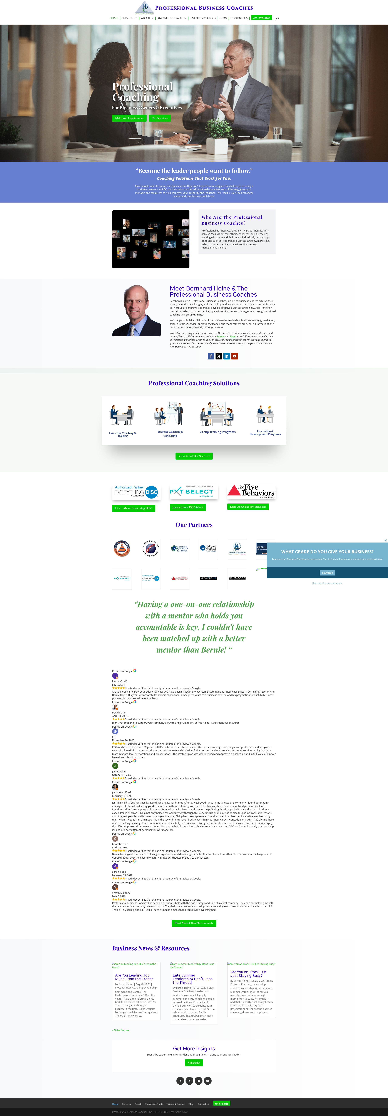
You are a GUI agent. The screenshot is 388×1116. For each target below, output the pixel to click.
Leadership (150, 987)
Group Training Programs (218, 432)
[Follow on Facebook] (211, 356)
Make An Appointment (129, 118)
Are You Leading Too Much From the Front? (134, 977)
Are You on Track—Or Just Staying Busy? (248, 974)
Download (327, 572)
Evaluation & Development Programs (265, 432)
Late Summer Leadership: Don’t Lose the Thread (192, 979)
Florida (220, 336)
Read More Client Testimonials (194, 923)
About (146, 18)
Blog (223, 18)
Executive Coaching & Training (122, 434)
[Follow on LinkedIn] (226, 356)
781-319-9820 (261, 18)
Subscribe (194, 1063)
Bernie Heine (126, 984)
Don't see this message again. (327, 582)
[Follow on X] (219, 356)
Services (128, 18)
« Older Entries (120, 1030)
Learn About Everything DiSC (133, 508)
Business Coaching (132, 987)
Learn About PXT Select (188, 507)
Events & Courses (203, 18)
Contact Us (239, 18)
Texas (233, 336)
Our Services (160, 118)
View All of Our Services (194, 456)
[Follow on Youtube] (234, 356)
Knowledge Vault (170, 18)
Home (114, 18)
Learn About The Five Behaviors (248, 506)
